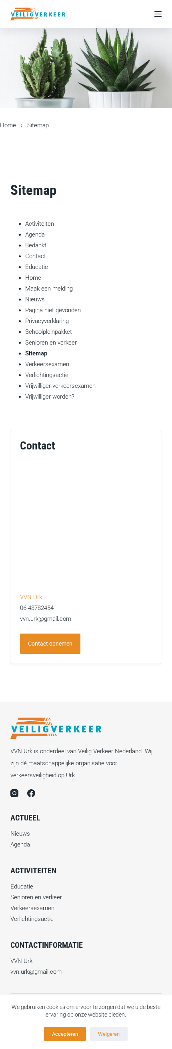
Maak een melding (49, 288)
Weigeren (109, 1034)
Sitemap (36, 353)
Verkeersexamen (47, 364)
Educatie (36, 267)
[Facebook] (31, 793)
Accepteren (65, 1034)
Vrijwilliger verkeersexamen (60, 385)
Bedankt (35, 245)
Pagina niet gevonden (53, 310)
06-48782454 (37, 608)
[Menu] (158, 14)
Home (8, 125)
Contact (35, 256)
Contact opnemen (50, 643)
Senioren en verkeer (51, 342)
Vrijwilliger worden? (49, 396)
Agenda (35, 234)
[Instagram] (14, 793)
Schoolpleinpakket (48, 331)
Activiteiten (39, 223)
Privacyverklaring (47, 321)
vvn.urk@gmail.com (45, 618)
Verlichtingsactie (46, 375)
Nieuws (35, 299)
